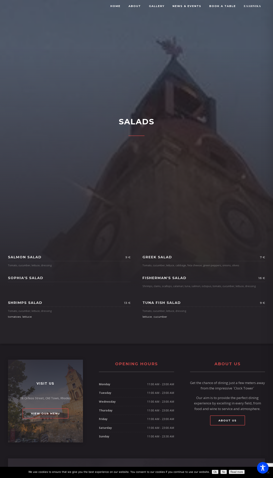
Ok (215, 471)
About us (227, 420)
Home (115, 6)
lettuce (27, 316)
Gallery (156, 6)
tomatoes (14, 316)
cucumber (160, 316)
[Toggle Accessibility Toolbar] (263, 468)
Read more (236, 471)
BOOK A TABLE (222, 6)
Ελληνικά (252, 6)
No (223, 471)
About (135, 6)
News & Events (186, 6)
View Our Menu (45, 413)
